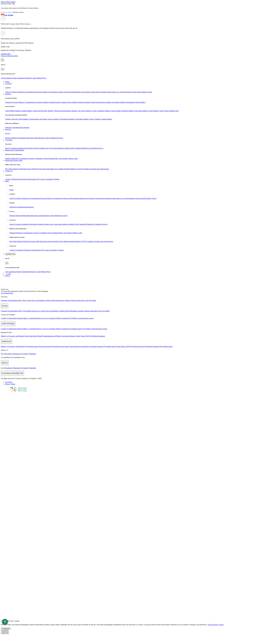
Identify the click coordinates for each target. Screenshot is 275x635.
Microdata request (32, 138)
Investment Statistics (119, 102)
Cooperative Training (52, 179)
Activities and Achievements (99, 169)
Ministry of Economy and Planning (13, 336)
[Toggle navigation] (2, 58)
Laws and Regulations (123, 92)
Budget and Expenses (83, 92)
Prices (44, 78)
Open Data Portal (31, 336)
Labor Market (37, 78)
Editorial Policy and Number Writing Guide (63, 158)
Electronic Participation (28, 179)
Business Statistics (84, 102)
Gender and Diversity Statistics (43, 111)
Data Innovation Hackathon (45, 169)
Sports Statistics (116, 111)
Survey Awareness (11, 148)
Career (42, 179)
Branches (16, 179)
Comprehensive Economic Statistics (36, 102)
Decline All (5, 633)
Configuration (6, 628)
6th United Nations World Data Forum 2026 (20, 169)
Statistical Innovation (108, 92)
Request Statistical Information (15, 138)
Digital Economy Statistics (58, 102)
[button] (12, 12)
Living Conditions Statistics (101, 111)
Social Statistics (153, 111)
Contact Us (9, 179)
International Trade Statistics (135, 102)
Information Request (16, 318)
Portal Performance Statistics (61, 300)
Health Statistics (26, 111)
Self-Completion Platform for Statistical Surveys (87, 148)
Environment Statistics (67, 119)
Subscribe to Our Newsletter (86, 300)
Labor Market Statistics (13, 111)
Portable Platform (70, 169)
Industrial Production (25, 78)
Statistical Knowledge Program (29, 148)
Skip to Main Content (8, 2)
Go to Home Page (7, 293)
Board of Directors (18, 92)
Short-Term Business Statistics (101, 102)
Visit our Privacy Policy (216, 625)
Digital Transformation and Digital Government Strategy (56, 336)
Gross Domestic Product (9, 78)
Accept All (5, 631)
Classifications (23, 158)
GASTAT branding (83, 169)
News (57, 169)
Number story (44, 148)
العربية (8, 274)
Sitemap (74, 300)
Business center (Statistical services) (51, 138)
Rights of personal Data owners (83, 318)
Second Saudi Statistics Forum (141, 92)
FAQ (38, 179)
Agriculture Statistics (82, 119)
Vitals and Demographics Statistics (65, 111)
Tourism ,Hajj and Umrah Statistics (17, 119)
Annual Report (96, 92)
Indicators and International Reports (17, 127)
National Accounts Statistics (14, 102)
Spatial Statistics (106, 119)
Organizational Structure (33, 92)
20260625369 (5, 54)
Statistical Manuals (11, 158)
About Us (8, 92)
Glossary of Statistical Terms (38, 158)
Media (61, 169)
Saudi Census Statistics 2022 (169, 111)
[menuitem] (9, 382)
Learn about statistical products (60, 148)
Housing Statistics (128, 111)
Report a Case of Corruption (46, 318)
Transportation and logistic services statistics (44, 119)
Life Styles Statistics (84, 111)
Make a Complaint (29, 318)
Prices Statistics (73, 102)
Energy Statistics (95, 119)
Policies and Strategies (50, 92)
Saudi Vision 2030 (82, 336)
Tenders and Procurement (67, 92)
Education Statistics (141, 111)
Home (11, 190)
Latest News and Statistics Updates (39, 300)
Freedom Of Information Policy (12, 300)
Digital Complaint (62, 318)
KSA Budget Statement (97, 336)
